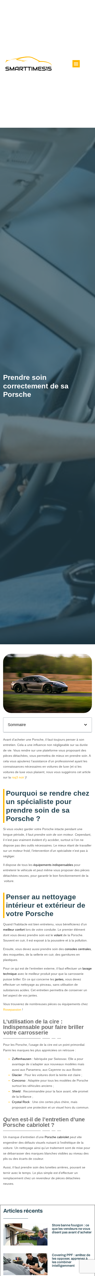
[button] (76, 63)
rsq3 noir (18, 777)
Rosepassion (12, 1009)
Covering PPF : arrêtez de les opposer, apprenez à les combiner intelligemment (71, 1260)
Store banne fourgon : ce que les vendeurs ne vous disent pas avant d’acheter (71, 1228)
